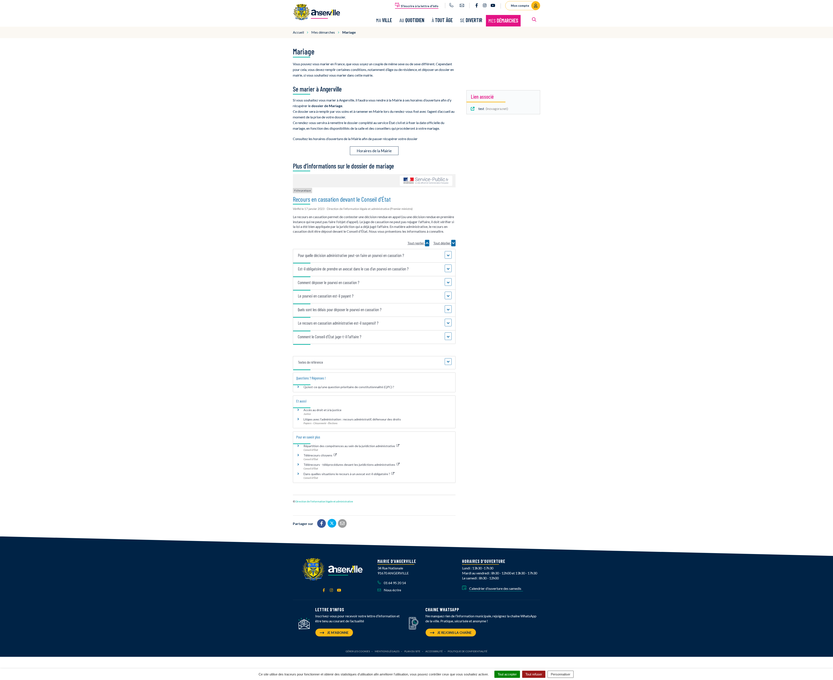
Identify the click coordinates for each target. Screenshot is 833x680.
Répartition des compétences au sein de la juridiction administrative (349, 446)
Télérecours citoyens (318, 455)
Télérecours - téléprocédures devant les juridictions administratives (349, 464)
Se (471, 20)
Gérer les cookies (358, 651)
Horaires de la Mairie (374, 150)
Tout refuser (533, 674)
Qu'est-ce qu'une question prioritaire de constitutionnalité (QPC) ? (348, 387)
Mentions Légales (387, 651)
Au (411, 20)
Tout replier (416, 243)
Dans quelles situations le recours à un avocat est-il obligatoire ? (347, 474)
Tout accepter (507, 674)
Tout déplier (442, 243)
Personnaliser (560, 674)
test (492, 108)
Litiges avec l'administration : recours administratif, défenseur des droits (352, 419)
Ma (384, 20)
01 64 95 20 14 (394, 583)
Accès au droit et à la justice (322, 410)
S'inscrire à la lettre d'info (419, 6)
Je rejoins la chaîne (454, 632)
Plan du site (412, 651)
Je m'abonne (337, 632)
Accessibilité (434, 651)
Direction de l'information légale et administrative (324, 501)
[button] (374, 255)
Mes (503, 20)
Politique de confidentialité (467, 651)
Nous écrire (392, 590)
